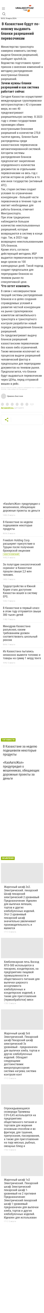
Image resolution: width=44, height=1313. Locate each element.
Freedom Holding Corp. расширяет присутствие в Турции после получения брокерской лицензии (19, 545)
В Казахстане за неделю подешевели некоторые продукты (18, 525)
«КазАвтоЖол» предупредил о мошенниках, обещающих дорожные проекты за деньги (21, 507)
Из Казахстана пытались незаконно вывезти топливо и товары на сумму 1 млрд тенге (22, 655)
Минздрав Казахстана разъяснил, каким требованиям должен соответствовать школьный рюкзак (20, 633)
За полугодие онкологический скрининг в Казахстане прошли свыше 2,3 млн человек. (22, 569)
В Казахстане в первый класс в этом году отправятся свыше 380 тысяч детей (22, 611)
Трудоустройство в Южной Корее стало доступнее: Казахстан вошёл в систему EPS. (20, 591)
